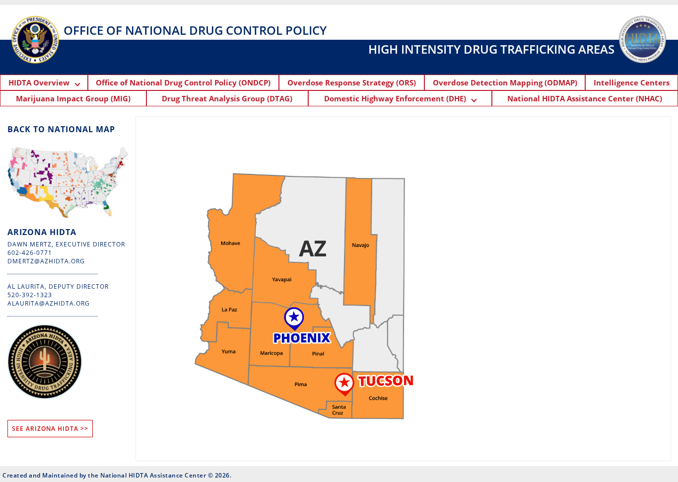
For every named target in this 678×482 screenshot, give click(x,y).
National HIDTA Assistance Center (153, 475)
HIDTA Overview (41, 82)
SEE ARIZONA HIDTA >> (50, 428)
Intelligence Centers (632, 82)
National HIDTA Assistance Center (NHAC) (584, 98)
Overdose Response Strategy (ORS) (351, 82)
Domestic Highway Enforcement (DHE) (398, 98)
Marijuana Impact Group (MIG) (73, 98)
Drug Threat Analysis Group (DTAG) (227, 98)
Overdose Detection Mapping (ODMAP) (505, 82)
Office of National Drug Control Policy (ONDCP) (183, 82)
